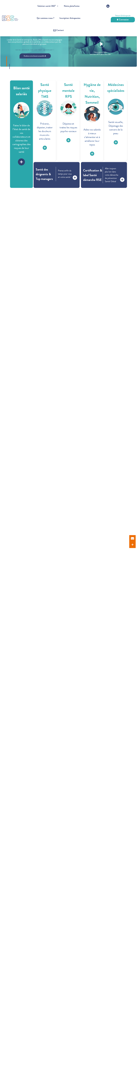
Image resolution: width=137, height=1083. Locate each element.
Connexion (124, 19)
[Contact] (132, 538)
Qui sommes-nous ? (45, 18)
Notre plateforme (71, 6)
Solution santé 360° (46, 6)
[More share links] (132, 545)
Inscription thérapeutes (70, 18)
